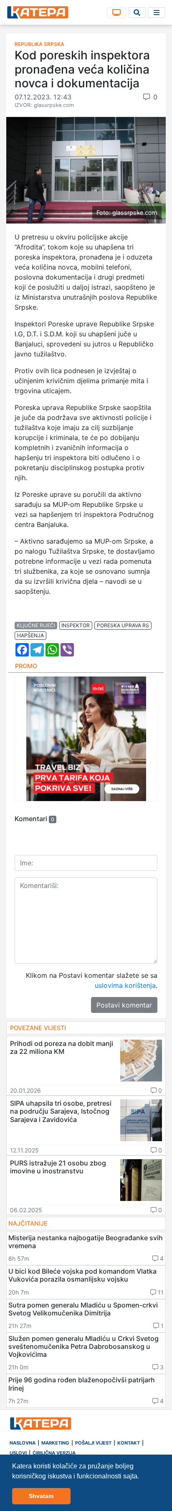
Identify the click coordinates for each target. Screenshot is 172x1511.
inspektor (75, 625)
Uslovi (18, 1453)
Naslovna (22, 1443)
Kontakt (128, 1443)
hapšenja (30, 635)
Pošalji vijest (93, 1443)
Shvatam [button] (41, 1496)
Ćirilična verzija (54, 1453)
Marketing (55, 1443)
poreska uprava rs (123, 625)
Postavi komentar (124, 1005)
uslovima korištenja (125, 985)
